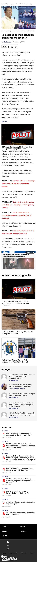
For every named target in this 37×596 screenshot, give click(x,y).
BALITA (3, 527)
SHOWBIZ (4, 531)
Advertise (24, 553)
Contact (32, 553)
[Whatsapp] (15, 47)
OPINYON (4, 535)
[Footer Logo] (9, 558)
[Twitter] (12, 47)
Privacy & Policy (13, 553)
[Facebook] (8, 47)
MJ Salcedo (7, 42)
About (4, 553)
